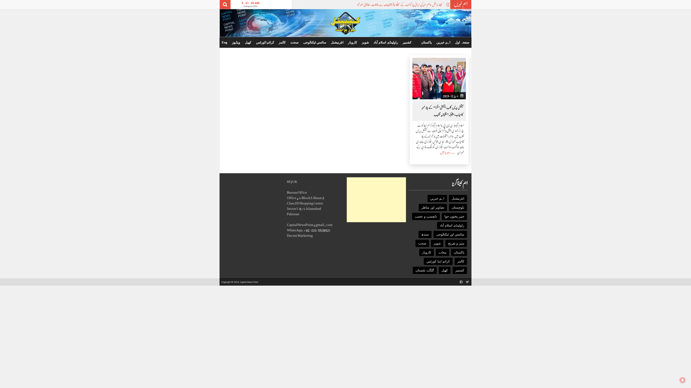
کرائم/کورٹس (265, 42)
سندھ (425, 234)
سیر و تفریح (456, 243)
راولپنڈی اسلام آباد (386, 42)
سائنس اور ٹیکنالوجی (450, 234)
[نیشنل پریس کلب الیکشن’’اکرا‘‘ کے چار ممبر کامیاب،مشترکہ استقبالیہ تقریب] (439, 78)
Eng (224, 42)
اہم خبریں (443, 42)
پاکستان (426, 42)
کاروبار (352, 42)
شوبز (365, 42)
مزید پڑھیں (445, 152)
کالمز (282, 42)
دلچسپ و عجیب (426, 216)
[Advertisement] (376, 199)
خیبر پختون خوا (454, 216)
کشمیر (407, 42)
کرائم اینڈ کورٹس (438, 261)
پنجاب (442, 252)
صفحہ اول (462, 42)
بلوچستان (458, 207)
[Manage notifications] (682, 380)
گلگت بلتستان (424, 270)
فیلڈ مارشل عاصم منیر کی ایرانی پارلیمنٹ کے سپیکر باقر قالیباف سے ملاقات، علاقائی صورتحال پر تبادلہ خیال (392, 4)
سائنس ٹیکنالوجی (314, 42)
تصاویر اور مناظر (432, 207)
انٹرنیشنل (337, 42)
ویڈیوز (236, 42)
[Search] (225, 4)
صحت (294, 42)
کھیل (248, 42)
